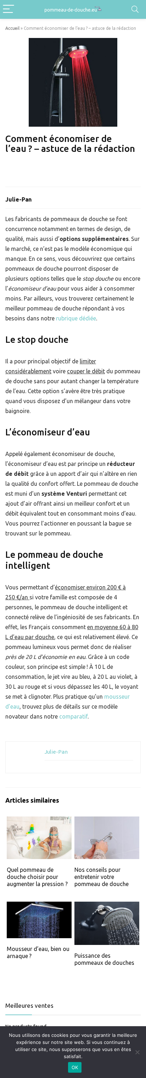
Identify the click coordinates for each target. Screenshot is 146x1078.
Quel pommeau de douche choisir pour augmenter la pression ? (37, 877)
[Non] (137, 1052)
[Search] (135, 9)
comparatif (73, 716)
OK (75, 1067)
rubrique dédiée (76, 318)
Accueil (12, 28)
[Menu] (8, 9)
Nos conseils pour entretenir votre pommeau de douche (101, 877)
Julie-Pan (18, 199)
